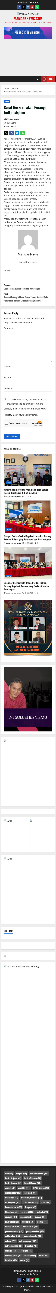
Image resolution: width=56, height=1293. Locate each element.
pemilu (42, 1221)
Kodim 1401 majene (31, 1197)
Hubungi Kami (35, 1270)
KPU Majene (12, 1202)
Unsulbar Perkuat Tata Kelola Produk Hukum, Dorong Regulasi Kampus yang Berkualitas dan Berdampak (26, 586)
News (7, 101)
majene (27, 1212)
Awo (9, 1173)
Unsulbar (11, 1260)
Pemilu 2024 (30, 1226)
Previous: (22, 287)
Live (51, 78)
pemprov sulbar (35, 1231)
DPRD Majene (41, 1187)
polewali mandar (32, 1236)
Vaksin (24, 1260)
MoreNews (41, 1286)
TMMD (43, 1255)
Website (8, 388)
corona (10, 1187)
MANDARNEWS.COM (28, 18)
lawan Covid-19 (13, 1207)
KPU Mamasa (30, 1202)
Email (7, 377)
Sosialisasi (26, 1250)
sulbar (30, 1255)
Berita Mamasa (32, 1178)
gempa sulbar (13, 1192)
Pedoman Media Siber (27, 1274)
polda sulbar (12, 1236)
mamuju (26, 1216)
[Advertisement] (28, 56)
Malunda (42, 1212)
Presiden (31, 1245)
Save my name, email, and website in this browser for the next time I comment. (27, 401)
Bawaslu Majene (38, 1173)
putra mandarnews (13, 496)
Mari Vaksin (12, 1221)
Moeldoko (28, 1221)
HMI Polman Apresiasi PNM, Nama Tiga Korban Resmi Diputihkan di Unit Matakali (26, 491)
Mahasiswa (11, 1212)
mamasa (11, 1216)
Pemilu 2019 (12, 1226)
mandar (40, 1216)
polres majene (27, 1241)
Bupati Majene (32, 1183)
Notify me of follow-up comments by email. (27, 408)
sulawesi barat (13, 1255)
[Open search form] (38, 79)
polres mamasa (13, 1245)
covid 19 (24, 1187)
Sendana (10, 1250)
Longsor (30, 1207)
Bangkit (21, 1173)
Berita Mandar (13, 1183)
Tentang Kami (19, 1270)
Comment (9, 328)
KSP (45, 1202)
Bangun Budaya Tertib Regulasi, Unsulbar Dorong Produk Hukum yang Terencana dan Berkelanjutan (27, 537)
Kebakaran (11, 1197)
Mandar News (12, 119)
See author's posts (28, 262)
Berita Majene (13, 1178)
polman (10, 1241)
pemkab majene (14, 1231)
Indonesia (30, 1192)
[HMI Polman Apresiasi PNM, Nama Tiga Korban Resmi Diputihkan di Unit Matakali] (28, 470)
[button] (4, 79)
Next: (26, 297)
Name (7, 366)
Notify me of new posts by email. (22, 414)
